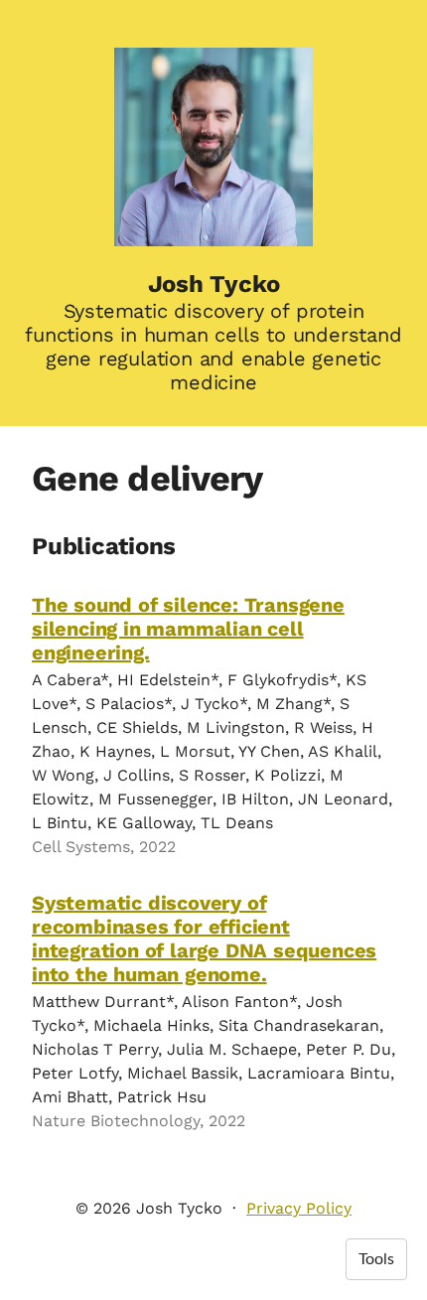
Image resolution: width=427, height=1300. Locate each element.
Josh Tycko (214, 284)
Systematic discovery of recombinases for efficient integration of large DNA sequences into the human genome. (204, 938)
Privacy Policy (299, 1208)
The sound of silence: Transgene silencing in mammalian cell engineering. (188, 628)
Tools (376, 1259)
